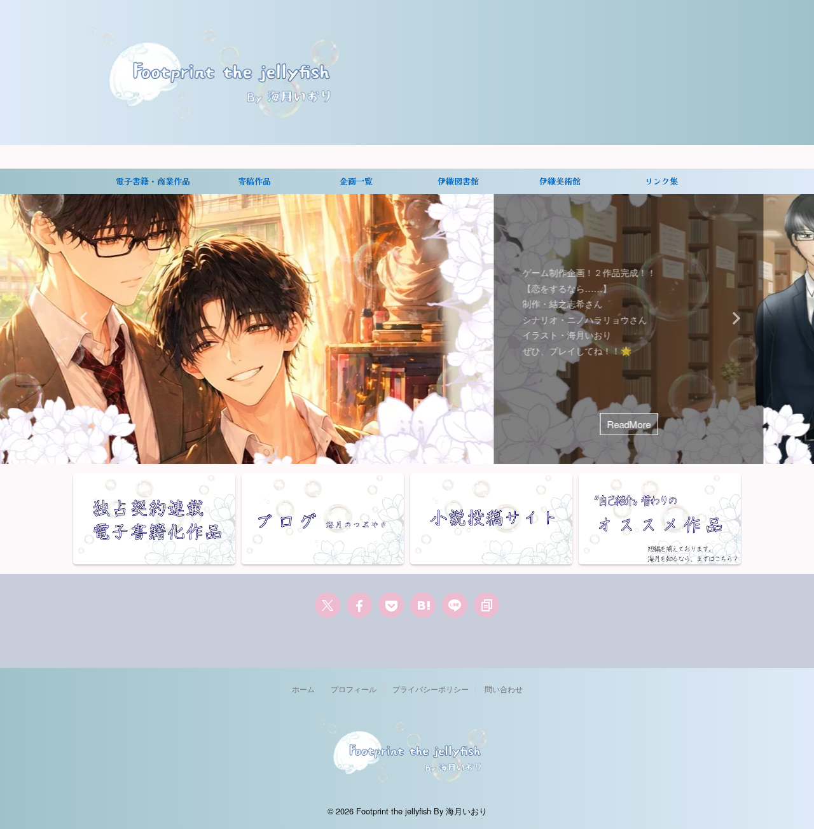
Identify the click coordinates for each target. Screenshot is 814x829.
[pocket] (391, 605)
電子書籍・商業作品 (153, 181)
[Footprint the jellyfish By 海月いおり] (423, 605)
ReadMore (205, 424)
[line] (454, 605)
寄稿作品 (254, 181)
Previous (81, 318)
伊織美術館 (560, 181)
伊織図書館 (458, 181)
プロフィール (353, 688)
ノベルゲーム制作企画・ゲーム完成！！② (194, 240)
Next (732, 318)
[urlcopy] (486, 605)
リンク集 (661, 181)
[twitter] (327, 605)
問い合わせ (504, 688)
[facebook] (359, 605)
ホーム (303, 688)
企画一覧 (356, 181)
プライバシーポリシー (430, 688)
